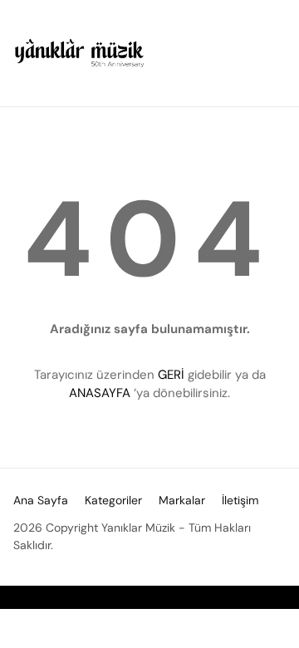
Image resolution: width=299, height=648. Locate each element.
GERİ (171, 374)
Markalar (182, 500)
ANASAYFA (99, 393)
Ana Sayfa (40, 500)
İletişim (240, 500)
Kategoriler (113, 500)
